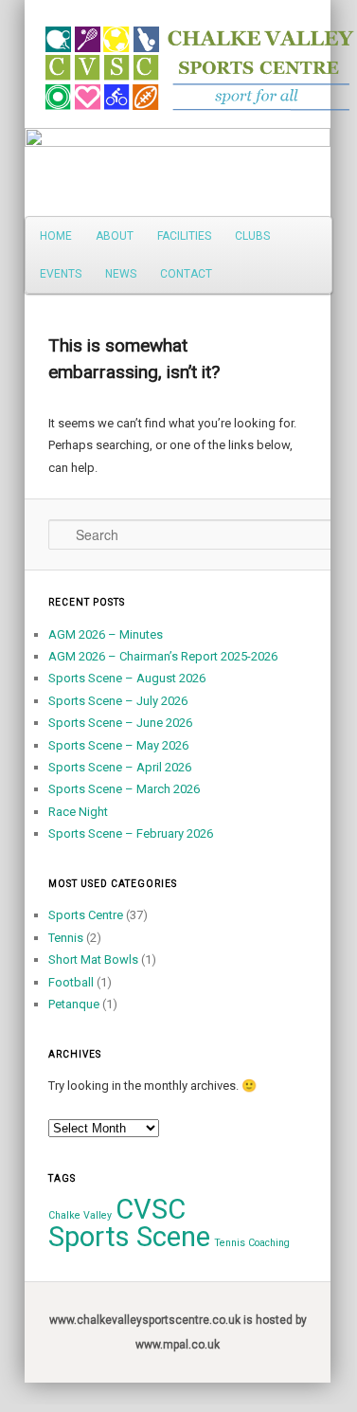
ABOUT (115, 236)
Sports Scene (129, 1237)
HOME (56, 236)
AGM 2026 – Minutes (105, 634)
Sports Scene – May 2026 (118, 745)
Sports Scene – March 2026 (124, 789)
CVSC (151, 1209)
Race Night (78, 812)
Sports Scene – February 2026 (130, 833)
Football (71, 982)
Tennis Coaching (252, 1243)
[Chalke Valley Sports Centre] (50, 61)
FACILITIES (184, 236)
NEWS (120, 274)
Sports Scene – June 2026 (120, 722)
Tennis (65, 938)
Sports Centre (85, 915)
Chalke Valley (80, 1215)
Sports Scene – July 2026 (117, 701)
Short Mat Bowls (93, 959)
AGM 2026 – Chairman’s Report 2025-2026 (162, 656)
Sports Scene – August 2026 (126, 678)
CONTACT (186, 274)
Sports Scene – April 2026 (119, 767)
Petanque (73, 1004)
